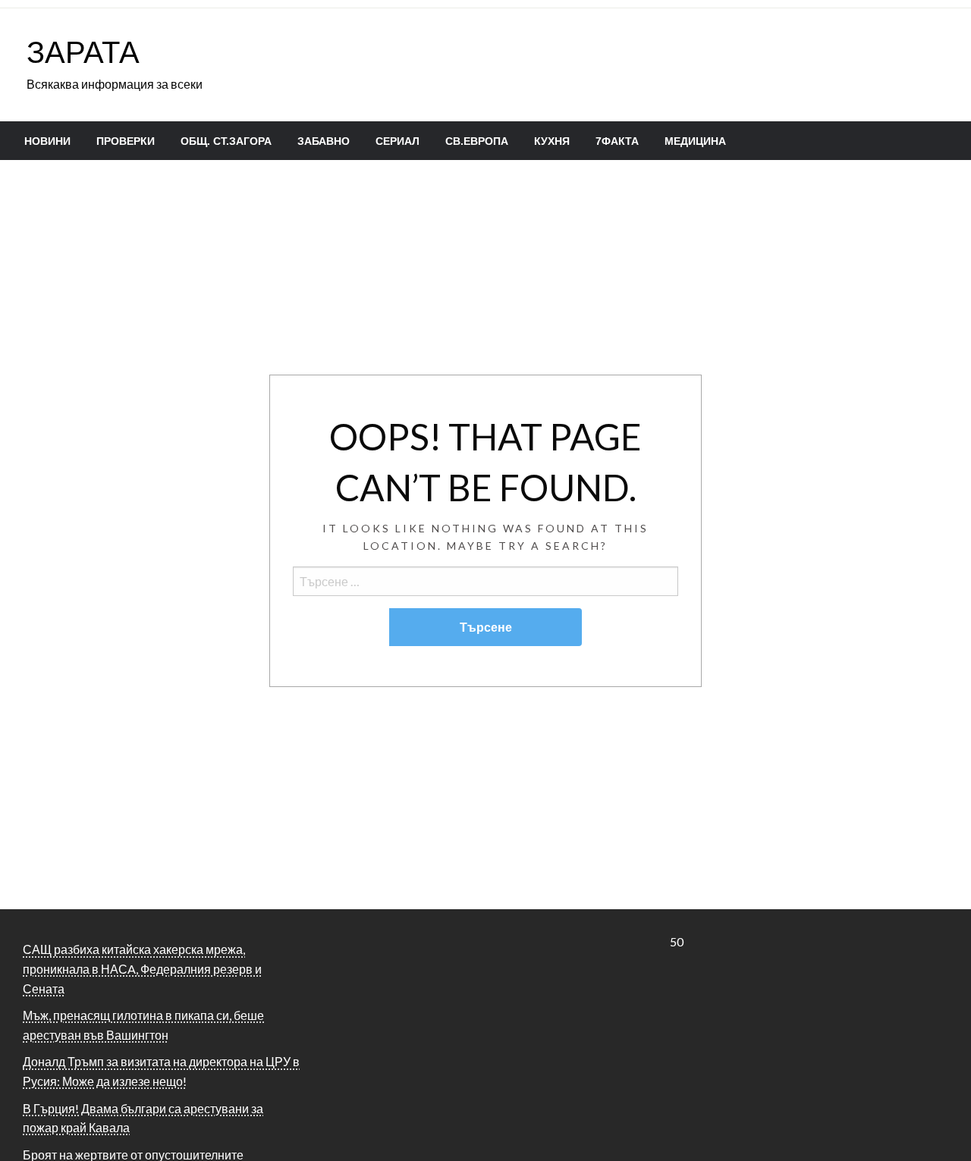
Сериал (398, 141)
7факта (617, 141)
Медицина (695, 141)
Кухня (552, 141)
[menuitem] (47, 141)
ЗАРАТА (83, 51)
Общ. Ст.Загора (226, 141)
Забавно (323, 141)
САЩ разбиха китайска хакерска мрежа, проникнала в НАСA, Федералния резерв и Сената (142, 968)
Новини (47, 141)
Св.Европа (476, 141)
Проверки (125, 141)
